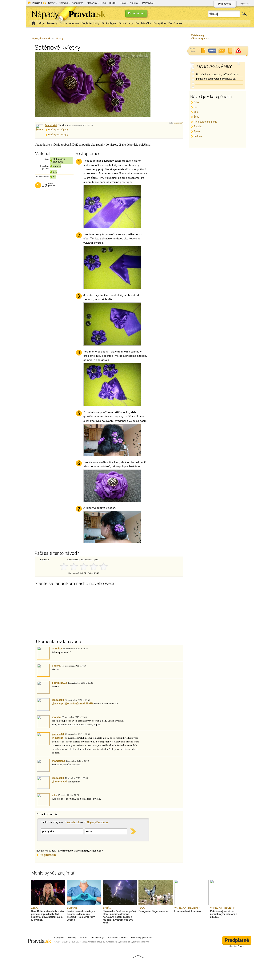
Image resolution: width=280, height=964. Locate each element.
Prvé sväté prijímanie (205, 121)
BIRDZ (112, 3)
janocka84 (178, 123)
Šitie (196, 102)
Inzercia (83, 937)
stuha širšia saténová (59, 160)
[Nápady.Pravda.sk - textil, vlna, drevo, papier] (68, 14)
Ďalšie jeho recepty (58, 134)
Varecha (63, 3)
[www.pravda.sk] (40, 939)
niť (54, 176)
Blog (103, 3)
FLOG (141, 907)
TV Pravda (147, 3)
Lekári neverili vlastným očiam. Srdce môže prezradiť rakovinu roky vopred (81, 915)
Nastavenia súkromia (117, 937)
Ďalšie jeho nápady (58, 129)
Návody (59, 38)
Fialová (198, 136)
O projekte (59, 937)
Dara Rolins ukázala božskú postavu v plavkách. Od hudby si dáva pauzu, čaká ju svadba (47, 915)
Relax (123, 3)
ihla (55, 172)
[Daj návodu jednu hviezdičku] (64, 567)
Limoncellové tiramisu (187, 911)
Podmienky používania (141, 937)
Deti (196, 107)
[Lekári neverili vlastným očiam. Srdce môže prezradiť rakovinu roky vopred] (84, 904)
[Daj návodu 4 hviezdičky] (93, 567)
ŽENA (34, 907)
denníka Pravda (237, 946)
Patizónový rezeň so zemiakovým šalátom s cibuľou (223, 914)
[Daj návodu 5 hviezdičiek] (103, 567)
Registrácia (245, 3)
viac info (145, 942)
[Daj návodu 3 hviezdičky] (84, 567)
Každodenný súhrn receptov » (200, 37)
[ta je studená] (155, 904)
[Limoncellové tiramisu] (191, 904)
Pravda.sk (37, 3)
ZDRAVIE (72, 907)
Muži (196, 112)
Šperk (197, 131)
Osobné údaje (97, 937)
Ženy (196, 116)
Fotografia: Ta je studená (153, 911)
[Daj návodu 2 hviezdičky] (74, 567)
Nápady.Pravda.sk (40, 38)
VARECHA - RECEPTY (187, 907)
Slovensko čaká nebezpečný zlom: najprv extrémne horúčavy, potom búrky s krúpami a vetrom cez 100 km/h (119, 917)
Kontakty (72, 937)
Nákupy (134, 3)
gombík (57, 166)
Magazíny (92, 3)
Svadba (198, 126)
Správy (51, 3)
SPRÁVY (108, 907)
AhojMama (77, 3)
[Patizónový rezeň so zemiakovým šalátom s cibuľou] (227, 904)
